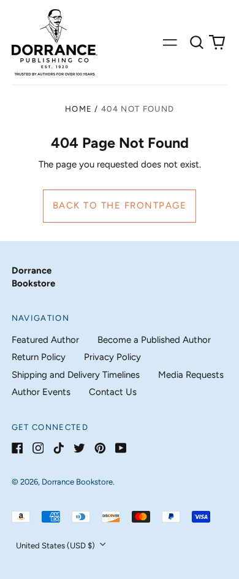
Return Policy (39, 356)
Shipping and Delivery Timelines (76, 374)
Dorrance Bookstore (77, 481)
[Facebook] (17, 448)
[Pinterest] (100, 448)
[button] (196, 42)
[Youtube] (121, 448)
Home (78, 108)
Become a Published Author (154, 339)
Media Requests (191, 374)
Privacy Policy (112, 356)
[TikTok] (58, 448)
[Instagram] (38, 448)
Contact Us (113, 391)
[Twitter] (79, 448)
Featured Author (45, 339)
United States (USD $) (56, 545)
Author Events (41, 391)
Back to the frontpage (120, 205)
